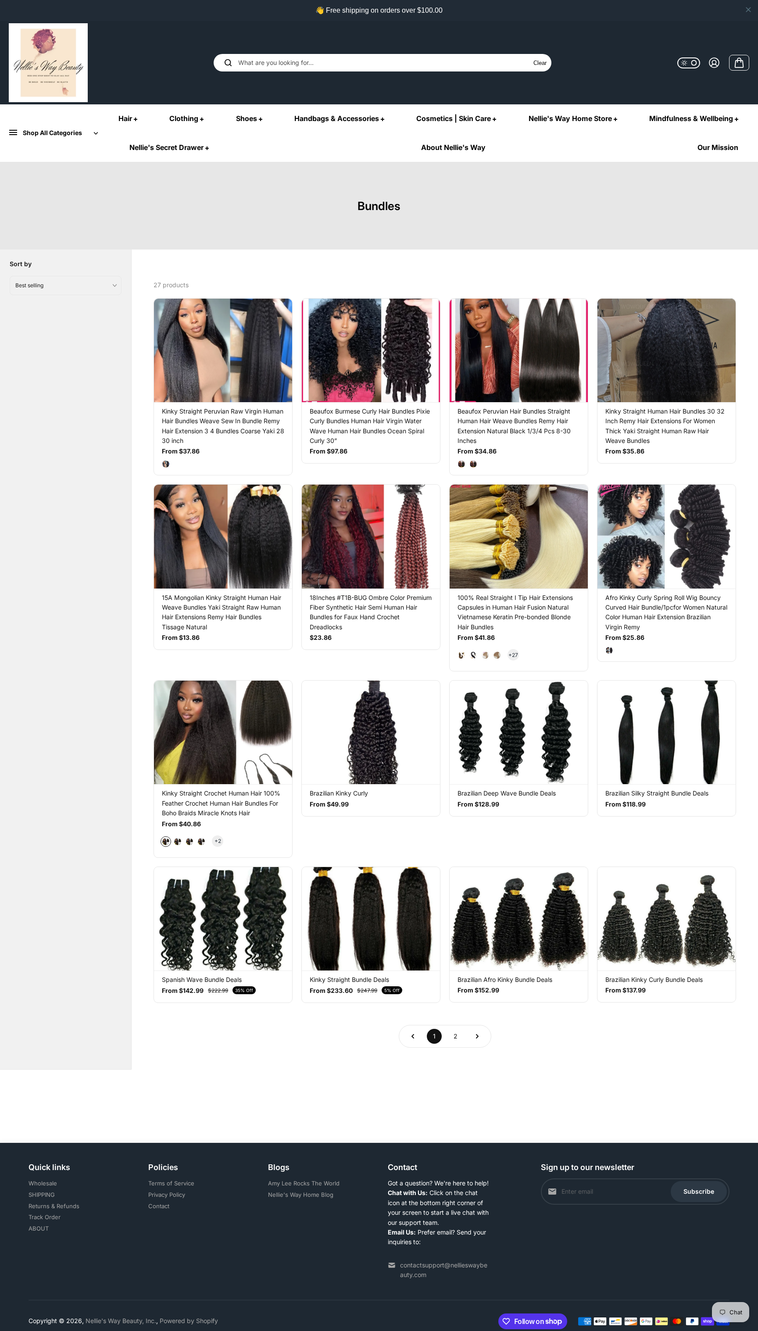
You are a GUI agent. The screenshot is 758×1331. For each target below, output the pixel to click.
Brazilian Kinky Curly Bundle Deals (654, 979)
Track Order (45, 1216)
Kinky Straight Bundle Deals (349, 979)
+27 (513, 655)
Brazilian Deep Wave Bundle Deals (507, 793)
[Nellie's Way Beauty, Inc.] (48, 62)
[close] (748, 10)
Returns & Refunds (54, 1206)
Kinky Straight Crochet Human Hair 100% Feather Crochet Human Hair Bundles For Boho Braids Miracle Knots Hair (221, 803)
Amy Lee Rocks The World (304, 1183)
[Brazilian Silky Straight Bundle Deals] (666, 732)
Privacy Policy (166, 1194)
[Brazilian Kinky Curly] (371, 732)
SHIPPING (42, 1194)
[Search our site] (228, 62)
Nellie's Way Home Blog (300, 1194)
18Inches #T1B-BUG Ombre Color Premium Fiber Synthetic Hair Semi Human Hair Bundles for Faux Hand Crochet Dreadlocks (371, 612)
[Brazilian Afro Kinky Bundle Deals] (519, 919)
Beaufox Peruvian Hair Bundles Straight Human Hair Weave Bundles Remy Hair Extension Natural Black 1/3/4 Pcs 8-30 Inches (514, 425)
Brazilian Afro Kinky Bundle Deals (505, 979)
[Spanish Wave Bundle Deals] (223, 919)
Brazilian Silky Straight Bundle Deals (656, 793)
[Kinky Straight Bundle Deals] (371, 919)
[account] (714, 62)
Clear (540, 63)
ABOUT (39, 1228)
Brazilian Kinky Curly (339, 793)
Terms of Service (171, 1183)
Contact (158, 1206)
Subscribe (698, 1191)
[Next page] (477, 1036)
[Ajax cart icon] (739, 63)
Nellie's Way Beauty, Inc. (121, 1320)
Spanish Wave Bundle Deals (202, 979)
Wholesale (43, 1183)
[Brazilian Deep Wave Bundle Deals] (519, 732)
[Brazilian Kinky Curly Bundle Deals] (666, 919)
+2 (218, 841)
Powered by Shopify (189, 1320)
